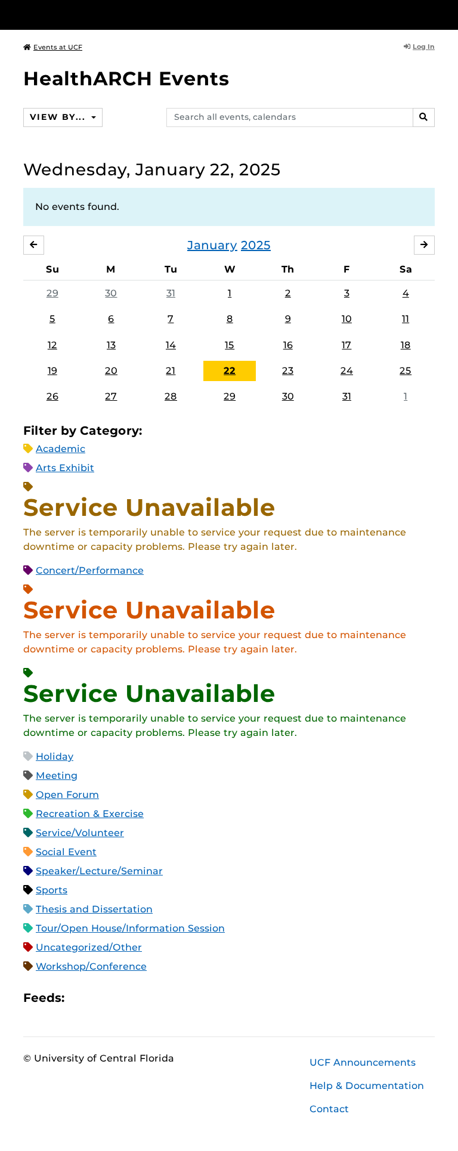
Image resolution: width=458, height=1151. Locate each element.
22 (230, 370)
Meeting (57, 775)
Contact (329, 1109)
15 (229, 345)
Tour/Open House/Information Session (130, 928)
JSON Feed (161, 998)
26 (52, 396)
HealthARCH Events (126, 78)
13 (111, 345)
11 (405, 318)
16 (288, 345)
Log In (424, 46)
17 (346, 345)
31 (170, 293)
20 (111, 370)
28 (171, 396)
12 (52, 345)
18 (406, 345)
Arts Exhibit (65, 468)
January (212, 245)
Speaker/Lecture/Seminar (99, 871)
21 (170, 370)
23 (287, 370)
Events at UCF (57, 47)
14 (171, 345)
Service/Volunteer (80, 833)
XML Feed (141, 998)
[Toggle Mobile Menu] (432, 14)
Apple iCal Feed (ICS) (80, 998)
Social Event (66, 852)
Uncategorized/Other (89, 947)
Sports (51, 890)
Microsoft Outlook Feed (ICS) (100, 998)
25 (405, 370)
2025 (256, 245)
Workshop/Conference (91, 966)
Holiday (54, 756)
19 (52, 370)
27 (111, 396)
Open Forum (67, 794)
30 (111, 293)
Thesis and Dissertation (94, 909)
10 (347, 318)
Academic (60, 448)
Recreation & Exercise (90, 813)
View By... (59, 117)
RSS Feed (120, 998)
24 (347, 370)
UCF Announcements (363, 1062)
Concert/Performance (90, 570)
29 (52, 293)
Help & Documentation (367, 1085)
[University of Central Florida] (102, 14)
